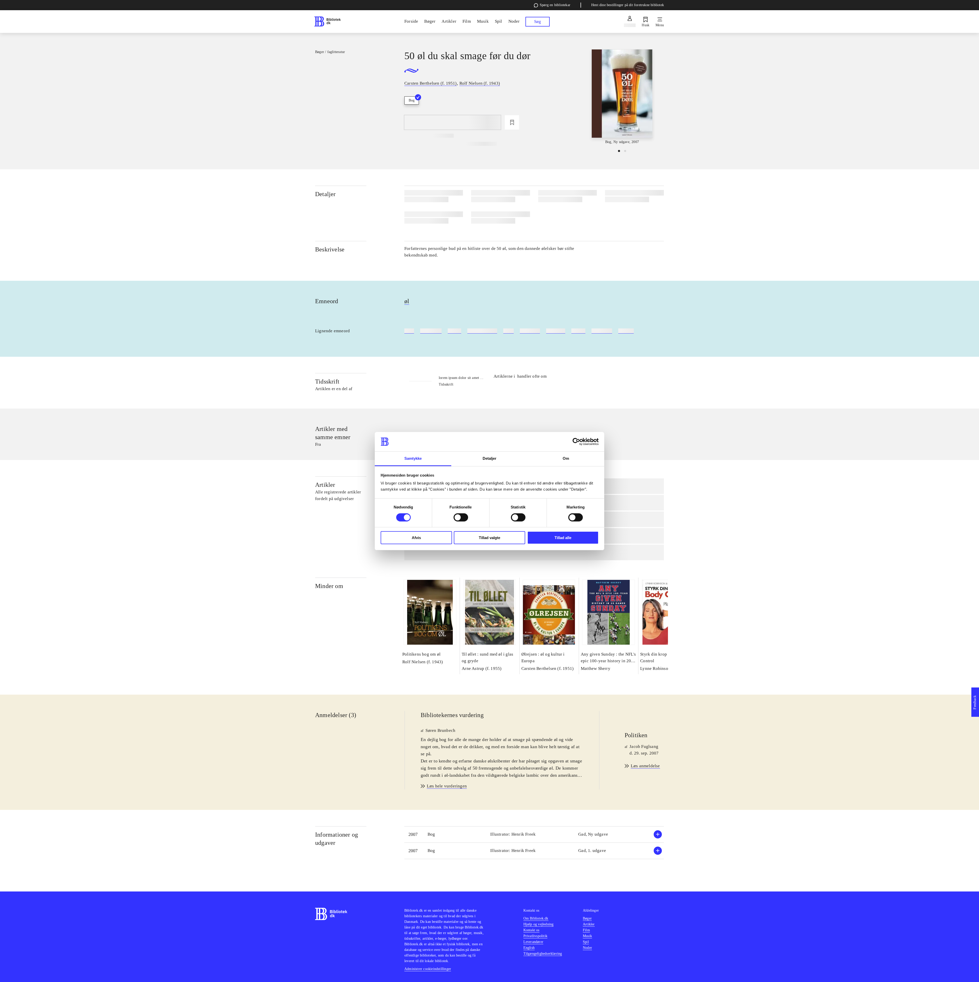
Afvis (416, 537)
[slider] (622, 97)
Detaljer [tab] (490, 458)
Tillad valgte (489, 537)
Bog (412, 100)
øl (406, 301)
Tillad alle (563, 537)
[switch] (461, 517)
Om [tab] (566, 458)
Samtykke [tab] (413, 458)
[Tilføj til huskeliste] (512, 122)
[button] (534, 834)
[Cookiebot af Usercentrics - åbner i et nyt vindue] (576, 441)
